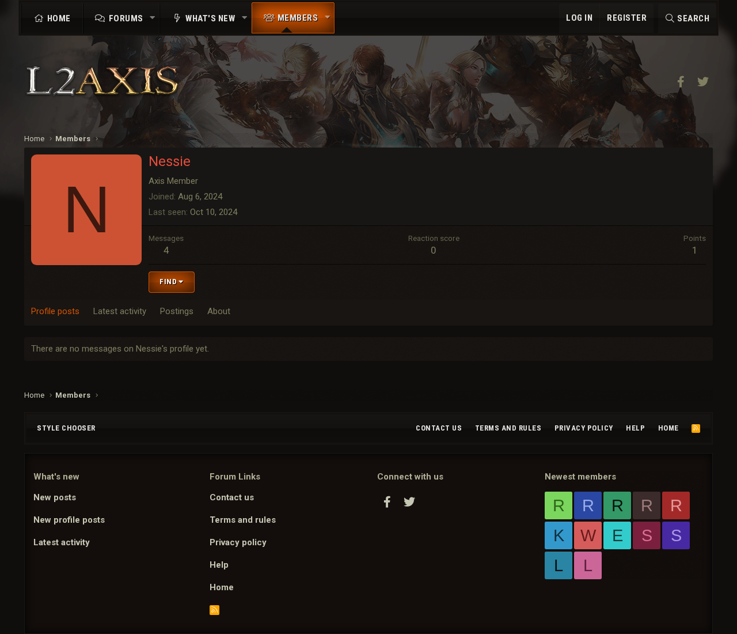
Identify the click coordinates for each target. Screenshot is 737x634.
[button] (152, 18)
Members (298, 18)
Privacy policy (583, 428)
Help (635, 428)
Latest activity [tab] (119, 311)
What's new (210, 18)
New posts (54, 497)
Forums (126, 18)
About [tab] (218, 311)
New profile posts (69, 520)
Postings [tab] (176, 311)
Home (59, 18)
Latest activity (61, 542)
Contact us (439, 428)
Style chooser (66, 428)
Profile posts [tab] (55, 311)
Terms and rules (508, 428)
